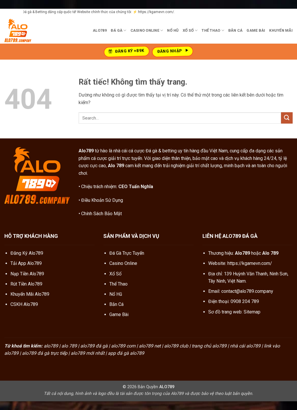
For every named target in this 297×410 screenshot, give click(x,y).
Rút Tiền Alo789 (26, 284)
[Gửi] (287, 118)
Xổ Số (188, 30)
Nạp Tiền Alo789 (27, 274)
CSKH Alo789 (24, 304)
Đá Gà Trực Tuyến (126, 253)
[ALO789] (33, 30)
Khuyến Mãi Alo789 (29, 294)
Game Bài (256, 30)
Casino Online (145, 30)
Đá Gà (116, 30)
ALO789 (100, 30)
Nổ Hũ (172, 30)
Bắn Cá (235, 30)
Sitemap (252, 312)
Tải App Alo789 (26, 263)
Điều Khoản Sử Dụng (102, 200)
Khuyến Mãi (281, 30)
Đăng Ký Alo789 (26, 253)
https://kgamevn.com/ (249, 263)
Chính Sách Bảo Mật (101, 213)
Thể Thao (211, 30)
